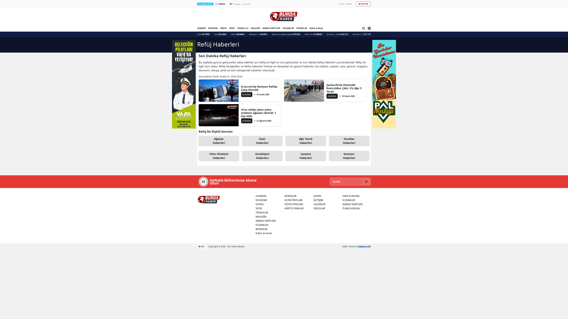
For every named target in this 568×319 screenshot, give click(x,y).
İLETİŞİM (318, 200)
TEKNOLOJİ (242, 28)
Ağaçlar (219, 141)
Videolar (237, 4)
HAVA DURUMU (351, 196)
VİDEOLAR (319, 208)
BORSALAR (302, 28)
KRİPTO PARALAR (294, 208)
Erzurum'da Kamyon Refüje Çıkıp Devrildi (259, 88)
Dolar (203, 34)
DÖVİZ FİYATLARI (294, 204)
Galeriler (246, 4)
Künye (341, 4)
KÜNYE (317, 196)
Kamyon (349, 156)
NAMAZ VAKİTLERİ (271, 28)
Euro (220, 34)
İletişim (349, 4)
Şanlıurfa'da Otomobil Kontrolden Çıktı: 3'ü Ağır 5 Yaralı (344, 88)
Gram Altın (313, 34)
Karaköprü (262, 156)
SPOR (232, 28)
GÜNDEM (201, 28)
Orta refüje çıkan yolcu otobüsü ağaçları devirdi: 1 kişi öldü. (258, 113)
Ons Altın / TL (363, 34)
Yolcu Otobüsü (218, 156)
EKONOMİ (213, 28)
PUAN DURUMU (351, 208)
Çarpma (306, 156)
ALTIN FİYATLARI (293, 200)
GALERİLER (320, 204)
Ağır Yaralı (305, 141)
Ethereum (258, 34)
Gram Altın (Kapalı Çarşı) (286, 34)
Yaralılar (349, 141)
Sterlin (237, 34)
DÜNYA (223, 28)
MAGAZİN (255, 28)
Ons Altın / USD (337, 34)
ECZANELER (288, 28)
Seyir (262, 141)
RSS (202, 246)
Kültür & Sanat (316, 28)
